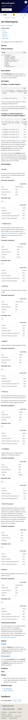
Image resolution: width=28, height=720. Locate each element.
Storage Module (9, 25)
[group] (14, 94)
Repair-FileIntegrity (8, 690)
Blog (19, 712)
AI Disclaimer (4, 712)
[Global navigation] (1, 15)
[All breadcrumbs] (2, 18)
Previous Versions (13, 712)
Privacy (9, 714)
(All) (2, 201)
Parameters (4, 36)
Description (4, 32)
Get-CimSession (14, 233)
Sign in (25, 14)
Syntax (3, 31)
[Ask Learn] (23, 18)
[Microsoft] (14, 15)
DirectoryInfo (5, 656)
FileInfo (3, 644)
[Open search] (21, 15)
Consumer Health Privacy (7, 716)
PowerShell (7, 17)
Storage (13, 17)
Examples (4, 34)
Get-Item (18, 140)
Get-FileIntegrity (8, 689)
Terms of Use (18, 716)
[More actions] (26, 18)
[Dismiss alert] (26, 2)
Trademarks (3, 718)
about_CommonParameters (8, 637)
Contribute (3, 714)
